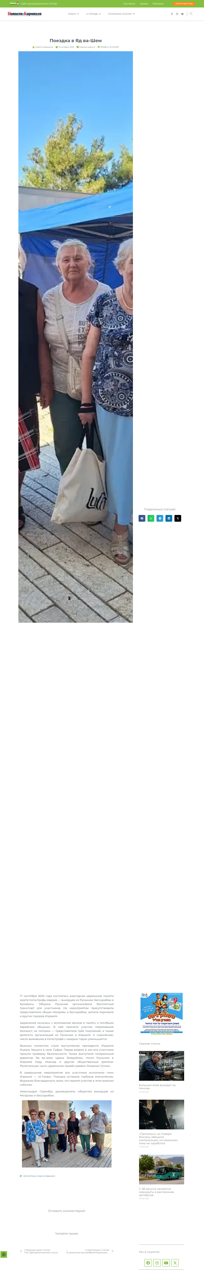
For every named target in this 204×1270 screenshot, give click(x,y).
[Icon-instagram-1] (177, 14)
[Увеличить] (107, 1104)
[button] (191, 14)
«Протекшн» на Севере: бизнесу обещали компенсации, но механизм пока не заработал (158, 1138)
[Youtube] (166, 1263)
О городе (92, 14)
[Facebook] (148, 1263)
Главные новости (87, 47)
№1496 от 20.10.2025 (110, 47)
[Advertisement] (74, 1191)
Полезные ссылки (120, 14)
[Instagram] (157, 1263)
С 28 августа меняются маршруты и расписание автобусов (156, 1192)
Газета (72, 14)
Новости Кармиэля (46, 1176)
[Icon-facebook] (172, 14)
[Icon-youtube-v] (182, 14)
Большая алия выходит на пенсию (157, 1087)
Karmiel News (29, 1176)
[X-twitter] (175, 1263)
